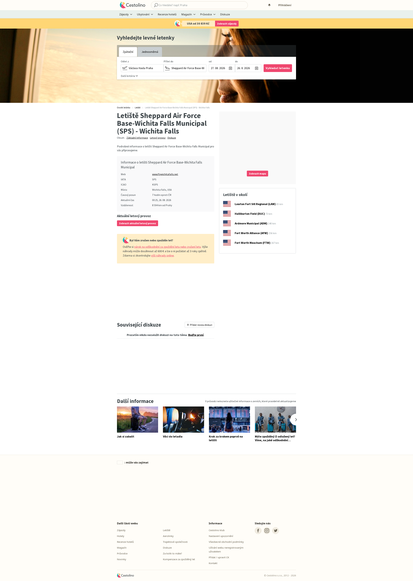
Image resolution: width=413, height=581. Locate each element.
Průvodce (122, 553)
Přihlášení (284, 5)
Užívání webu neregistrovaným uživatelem (226, 549)
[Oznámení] (269, 5)
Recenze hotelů (167, 14)
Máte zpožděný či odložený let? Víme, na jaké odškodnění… (275, 438)
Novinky (121, 559)
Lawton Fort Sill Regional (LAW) (255, 204)
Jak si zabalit (125, 436)
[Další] (296, 419)
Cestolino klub (217, 530)
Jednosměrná (149, 52)
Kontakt (213, 563)
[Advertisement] (165, 291)
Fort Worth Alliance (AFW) (251, 233)
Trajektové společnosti (175, 541)
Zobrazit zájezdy (227, 23)
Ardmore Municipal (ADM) (251, 223)
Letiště (166, 530)
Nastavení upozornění (221, 536)
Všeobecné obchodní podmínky (226, 541)
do (236, 61)
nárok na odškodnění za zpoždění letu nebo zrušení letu (167, 247)
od (210, 61)
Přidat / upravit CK (219, 557)
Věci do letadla (172, 436)
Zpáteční (128, 52)
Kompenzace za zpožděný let (179, 559)
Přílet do (168, 61)
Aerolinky (168, 536)
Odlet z (125, 61)
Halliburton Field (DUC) (250, 214)
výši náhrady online (162, 255)
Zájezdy (121, 530)
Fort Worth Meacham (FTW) (252, 243)
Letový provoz (158, 137)
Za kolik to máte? (172, 553)
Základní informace (137, 137)
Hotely (120, 536)
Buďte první (196, 335)
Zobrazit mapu (257, 173)
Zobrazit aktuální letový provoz (137, 223)
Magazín (121, 547)
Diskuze (225, 14)
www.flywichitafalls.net (165, 174)
